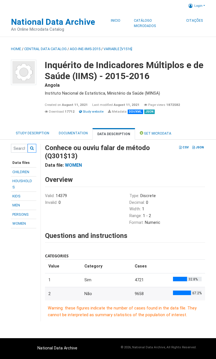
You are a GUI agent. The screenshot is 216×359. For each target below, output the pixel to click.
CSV (185, 147)
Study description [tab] (32, 133)
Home (16, 49)
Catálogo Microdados (145, 23)
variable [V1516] (118, 49)
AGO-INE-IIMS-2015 (85, 49)
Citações (194, 21)
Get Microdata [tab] (157, 133)
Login (198, 6)
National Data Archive (53, 22)
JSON (199, 147)
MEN (16, 205)
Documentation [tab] (73, 133)
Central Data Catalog (45, 49)
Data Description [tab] (113, 134)
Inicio (115, 21)
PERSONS (20, 214)
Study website (93, 111)
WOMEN (19, 223)
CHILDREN (20, 172)
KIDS (16, 196)
